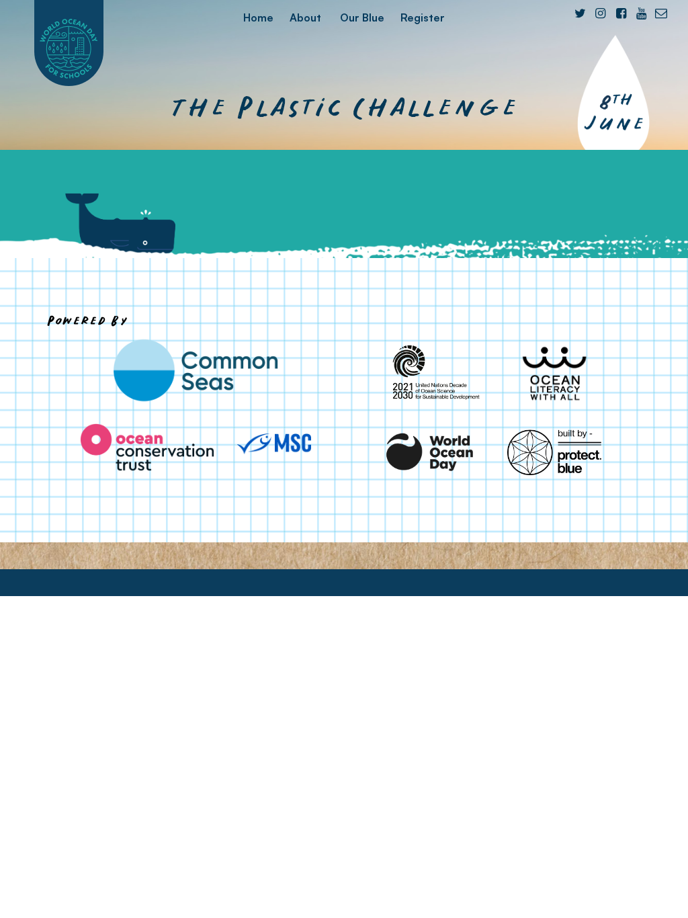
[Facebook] (620, 13)
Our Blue (362, 17)
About (305, 17)
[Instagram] (600, 13)
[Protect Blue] (555, 452)
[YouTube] (641, 13)
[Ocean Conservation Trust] (147, 447)
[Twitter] (580, 13)
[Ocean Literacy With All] (555, 373)
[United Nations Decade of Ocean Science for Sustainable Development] (430, 373)
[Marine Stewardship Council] (274, 443)
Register (422, 17)
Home (258, 17)
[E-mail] (661, 13)
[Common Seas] (195, 370)
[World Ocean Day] (430, 452)
